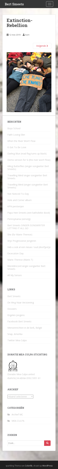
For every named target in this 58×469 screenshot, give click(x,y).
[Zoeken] (47, 443)
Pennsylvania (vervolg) (19, 219)
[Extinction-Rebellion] (29, 81)
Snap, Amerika (14, 334)
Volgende (41, 45)
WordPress (47, 465)
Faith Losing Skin (16, 134)
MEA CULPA (18, 420)
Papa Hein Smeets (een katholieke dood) (28, 212)
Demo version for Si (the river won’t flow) (28, 159)
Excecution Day (15, 253)
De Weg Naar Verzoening (20, 302)
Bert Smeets (14, 4)
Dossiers (12, 308)
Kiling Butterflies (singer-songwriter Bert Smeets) (28, 168)
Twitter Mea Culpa (17, 340)
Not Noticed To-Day (18, 193)
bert (27, 34)
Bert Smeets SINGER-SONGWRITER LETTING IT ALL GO (26, 227)
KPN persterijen (15, 206)
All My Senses (14, 275)
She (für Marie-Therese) (19, 234)
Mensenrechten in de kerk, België (24, 327)
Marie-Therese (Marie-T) (20, 259)
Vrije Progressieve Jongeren (21, 240)
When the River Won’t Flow (21, 140)
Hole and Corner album (19, 200)
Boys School (13, 128)
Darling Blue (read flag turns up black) (27, 153)
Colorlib (28, 465)
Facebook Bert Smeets (19, 321)
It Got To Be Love (16, 147)
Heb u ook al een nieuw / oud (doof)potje (29, 247)
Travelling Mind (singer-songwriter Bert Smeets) (27, 186)
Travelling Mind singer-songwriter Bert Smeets (27, 177)
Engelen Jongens (16, 315)
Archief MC (17, 414)
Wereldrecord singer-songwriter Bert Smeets (26, 267)
